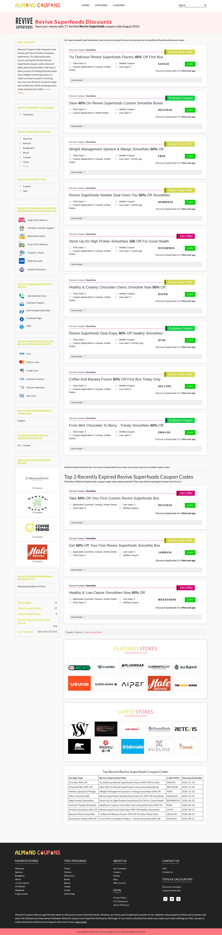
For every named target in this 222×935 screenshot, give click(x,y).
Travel (67, 868)
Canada (27, 157)
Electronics (69, 875)
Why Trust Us (119, 883)
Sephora (19, 872)
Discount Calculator (171, 887)
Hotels (67, 890)
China (26, 162)
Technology (69, 893)
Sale (25, 191)
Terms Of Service (121, 905)
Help (28, 325)
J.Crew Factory (22, 883)
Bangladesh (29, 148)
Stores (85, 5)
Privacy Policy (120, 897)
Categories (101, 5)
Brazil (26, 152)
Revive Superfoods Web (38, 310)
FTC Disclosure (120, 901)
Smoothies (28, 114)
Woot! (18, 879)
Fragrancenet (21, 893)
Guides (116, 875)
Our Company (120, 868)
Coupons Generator (171, 890)
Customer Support (35, 302)
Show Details (76, 80)
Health (67, 886)
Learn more (81, 921)
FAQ (164, 868)
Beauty (67, 883)
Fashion (68, 872)
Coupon (27, 186)
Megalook (19, 890)
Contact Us (167, 872)
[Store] (80, 729)
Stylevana (19, 868)
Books (67, 879)
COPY (190, 64)
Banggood (19, 875)
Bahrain (27, 143)
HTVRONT (20, 886)
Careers (117, 872)
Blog (115, 879)
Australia (27, 138)
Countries (119, 5)
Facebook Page (33, 318)
